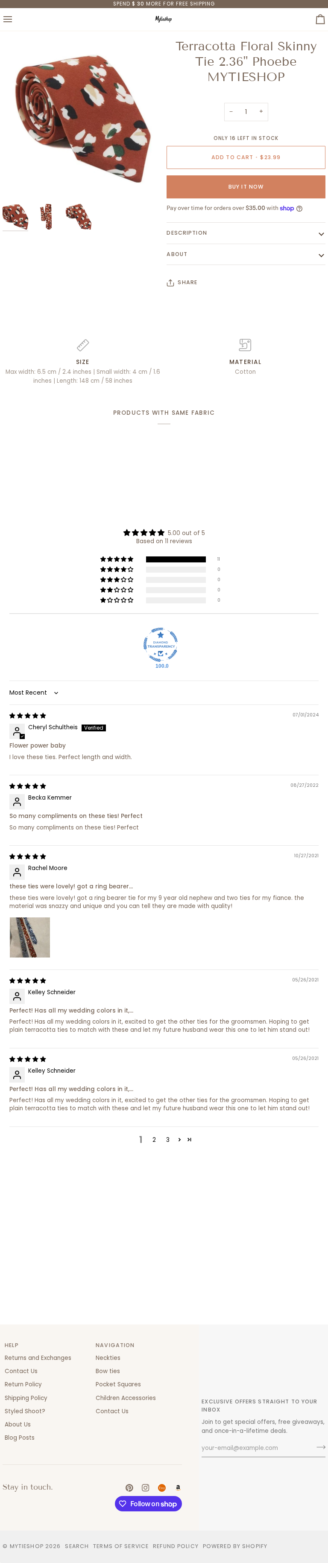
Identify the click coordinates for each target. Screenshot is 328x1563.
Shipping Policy (26, 1398)
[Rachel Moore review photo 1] (29, 937)
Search (77, 1546)
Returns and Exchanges (38, 1358)
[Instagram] (145, 1488)
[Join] (318, 1447)
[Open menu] (15, 19)
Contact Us (21, 1371)
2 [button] (154, 1140)
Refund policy (176, 1546)
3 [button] (168, 1140)
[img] (27, 716)
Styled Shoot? (25, 1411)
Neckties (108, 1358)
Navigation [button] (115, 1345)
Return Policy (23, 1384)
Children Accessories (126, 1398)
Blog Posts (20, 1438)
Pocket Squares (118, 1384)
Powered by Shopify (235, 1546)
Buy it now (246, 186)
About (177, 254)
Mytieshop (27, 1546)
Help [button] (12, 1345)
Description (187, 232)
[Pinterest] (129, 1488)
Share (187, 282)
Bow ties (108, 1371)
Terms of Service (121, 1546)
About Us (18, 1424)
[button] (117, 559)
